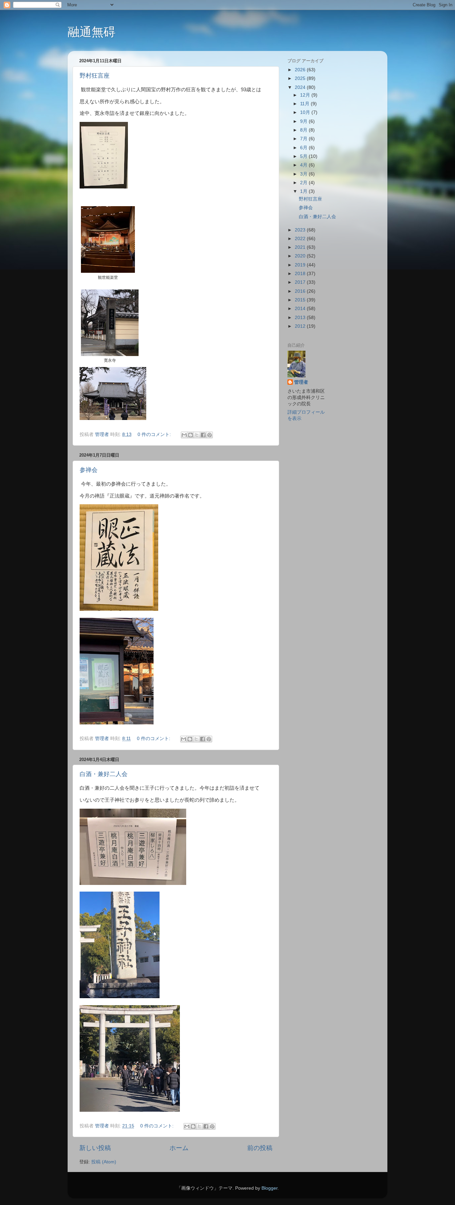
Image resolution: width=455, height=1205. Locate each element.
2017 (301, 282)
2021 (301, 247)
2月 (304, 182)
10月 (305, 112)
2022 (301, 238)
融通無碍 (92, 32)
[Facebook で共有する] (203, 435)
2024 (301, 87)
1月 (304, 191)
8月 (304, 130)
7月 (304, 138)
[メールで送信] (184, 435)
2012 (301, 326)
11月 (305, 103)
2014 (301, 308)
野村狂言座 (95, 75)
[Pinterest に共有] (209, 435)
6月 (304, 147)
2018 (301, 273)
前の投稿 (259, 1147)
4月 (304, 165)
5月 (304, 156)
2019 (301, 264)
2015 (301, 299)
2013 (301, 317)
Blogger (269, 1188)
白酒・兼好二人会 (104, 774)
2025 (301, 78)
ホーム (179, 1147)
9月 (304, 121)
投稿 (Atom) (103, 1161)
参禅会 (89, 470)
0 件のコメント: (155, 434)
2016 (301, 291)
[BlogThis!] (190, 435)
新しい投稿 (95, 1147)
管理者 (301, 382)
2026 (301, 69)
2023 (301, 229)
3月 (304, 174)
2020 (301, 255)
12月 (305, 95)
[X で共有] (197, 435)
